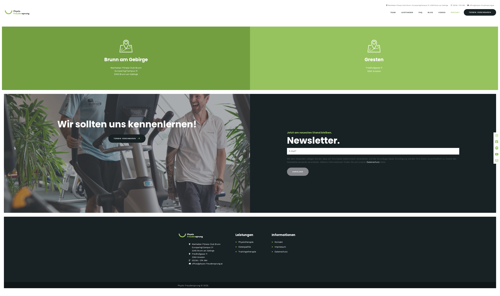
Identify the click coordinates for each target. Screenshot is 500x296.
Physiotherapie (245, 242)
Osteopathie (244, 247)
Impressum (280, 247)
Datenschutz (373, 162)
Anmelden (297, 172)
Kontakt (279, 242)
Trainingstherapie (247, 251)
